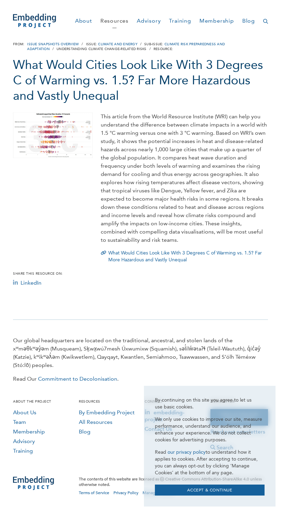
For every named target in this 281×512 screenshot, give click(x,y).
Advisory (24, 441)
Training (23, 451)
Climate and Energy (117, 44)
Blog (84, 431)
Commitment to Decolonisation (77, 379)
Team (19, 422)
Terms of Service (94, 492)
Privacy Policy (125, 492)
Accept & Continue (209, 490)
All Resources (95, 422)
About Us (24, 412)
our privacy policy (187, 452)
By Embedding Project (107, 412)
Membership (29, 431)
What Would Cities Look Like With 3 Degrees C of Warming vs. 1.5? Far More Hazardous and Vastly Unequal (185, 256)
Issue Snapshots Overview (53, 44)
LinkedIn (31, 282)
